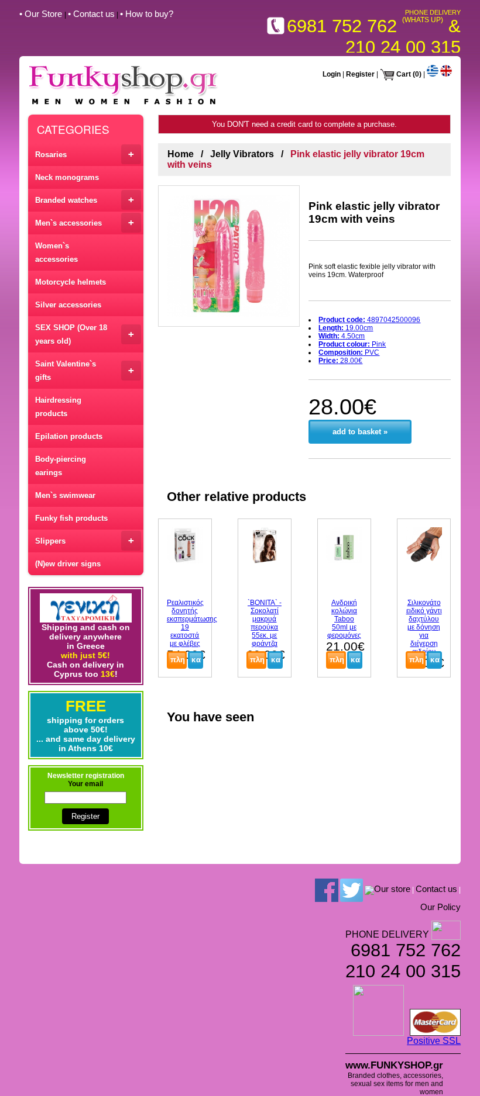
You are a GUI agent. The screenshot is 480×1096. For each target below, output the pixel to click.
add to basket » (360, 431)
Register (360, 74)
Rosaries (84, 154)
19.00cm (345, 328)
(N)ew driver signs (68, 563)
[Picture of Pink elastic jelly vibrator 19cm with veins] (229, 256)
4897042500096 (369, 320)
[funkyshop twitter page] (351, 890)
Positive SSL (434, 1041)
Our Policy (440, 907)
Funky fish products (71, 518)
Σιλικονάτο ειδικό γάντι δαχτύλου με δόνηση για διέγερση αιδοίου (424, 627)
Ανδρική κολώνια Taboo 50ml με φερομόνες (344, 619)
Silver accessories (68, 304)
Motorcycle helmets (70, 282)
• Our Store (41, 14)
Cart (403, 74)
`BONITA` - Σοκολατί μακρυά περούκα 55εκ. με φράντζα (265, 623)
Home (180, 154)
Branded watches (84, 199)
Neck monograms (67, 177)
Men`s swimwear (65, 495)
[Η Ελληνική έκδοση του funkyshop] (432, 74)
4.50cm (341, 336)
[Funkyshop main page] (123, 104)
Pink (352, 344)
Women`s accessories (56, 252)
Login (332, 74)
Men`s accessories (84, 222)
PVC (348, 352)
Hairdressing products (58, 407)
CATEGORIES (73, 129)
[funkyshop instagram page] (369, 890)
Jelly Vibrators (242, 154)
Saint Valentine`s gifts (84, 370)
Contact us (436, 889)
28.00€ (340, 361)
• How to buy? (146, 14)
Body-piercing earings (60, 466)
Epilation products (68, 436)
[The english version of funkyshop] (446, 74)
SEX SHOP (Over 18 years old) (84, 334)
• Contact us (91, 14)
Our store (392, 889)
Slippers (84, 540)
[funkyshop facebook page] (326, 890)
